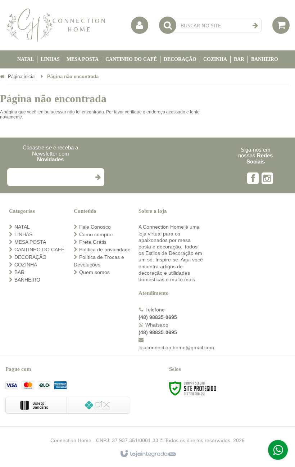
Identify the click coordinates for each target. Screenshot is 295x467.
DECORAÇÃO (30, 257)
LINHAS (23, 234)
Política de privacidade (105, 249)
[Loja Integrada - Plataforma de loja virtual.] (147, 454)
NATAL (22, 227)
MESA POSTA (30, 242)
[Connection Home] (55, 25)
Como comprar (96, 234)
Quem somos (94, 272)
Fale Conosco (95, 227)
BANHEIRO (27, 280)
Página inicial (22, 76)
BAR (19, 272)
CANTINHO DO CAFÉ (39, 249)
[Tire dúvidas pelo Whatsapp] (278, 450)
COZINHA (25, 265)
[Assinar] (97, 177)
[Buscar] (255, 25)
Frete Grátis (92, 242)
